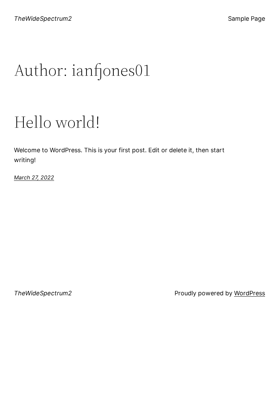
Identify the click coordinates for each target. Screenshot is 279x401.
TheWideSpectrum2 (43, 18)
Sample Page (246, 18)
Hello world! (57, 122)
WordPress (249, 293)
